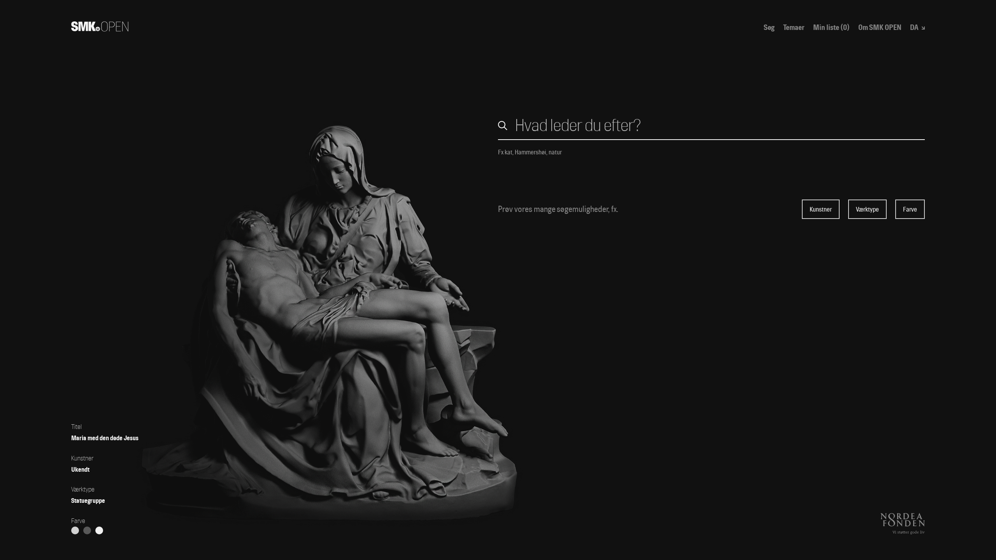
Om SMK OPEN (879, 28)
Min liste (831, 28)
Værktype (867, 209)
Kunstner (821, 209)
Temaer (794, 28)
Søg (769, 28)
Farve (910, 209)
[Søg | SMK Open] (99, 28)
